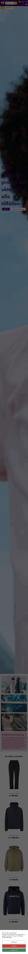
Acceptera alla (14, 950)
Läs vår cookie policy (7, 937)
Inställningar (14, 942)
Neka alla (14, 946)
